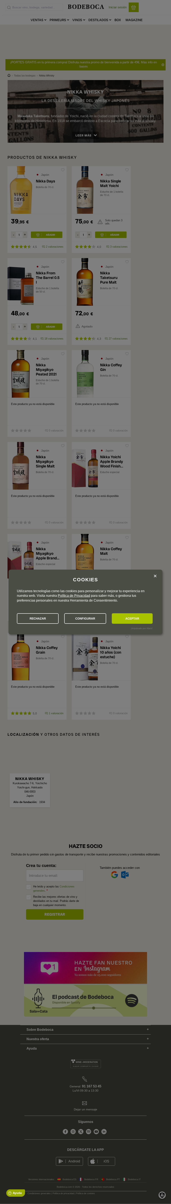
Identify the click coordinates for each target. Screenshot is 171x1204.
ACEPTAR (132, 618)
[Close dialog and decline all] (155, 576)
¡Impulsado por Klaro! (141, 628)
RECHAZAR (38, 618)
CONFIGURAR (85, 618)
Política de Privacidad (74, 595)
